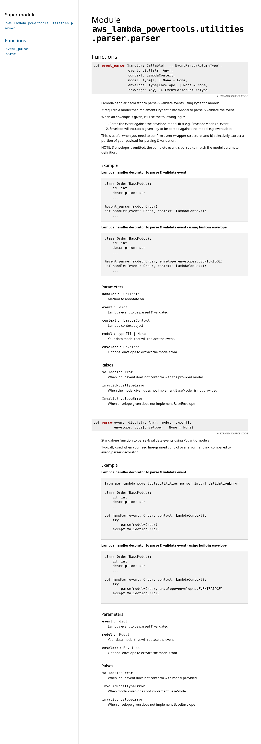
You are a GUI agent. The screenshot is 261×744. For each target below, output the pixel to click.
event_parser (18, 49)
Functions (15, 40)
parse (11, 54)
